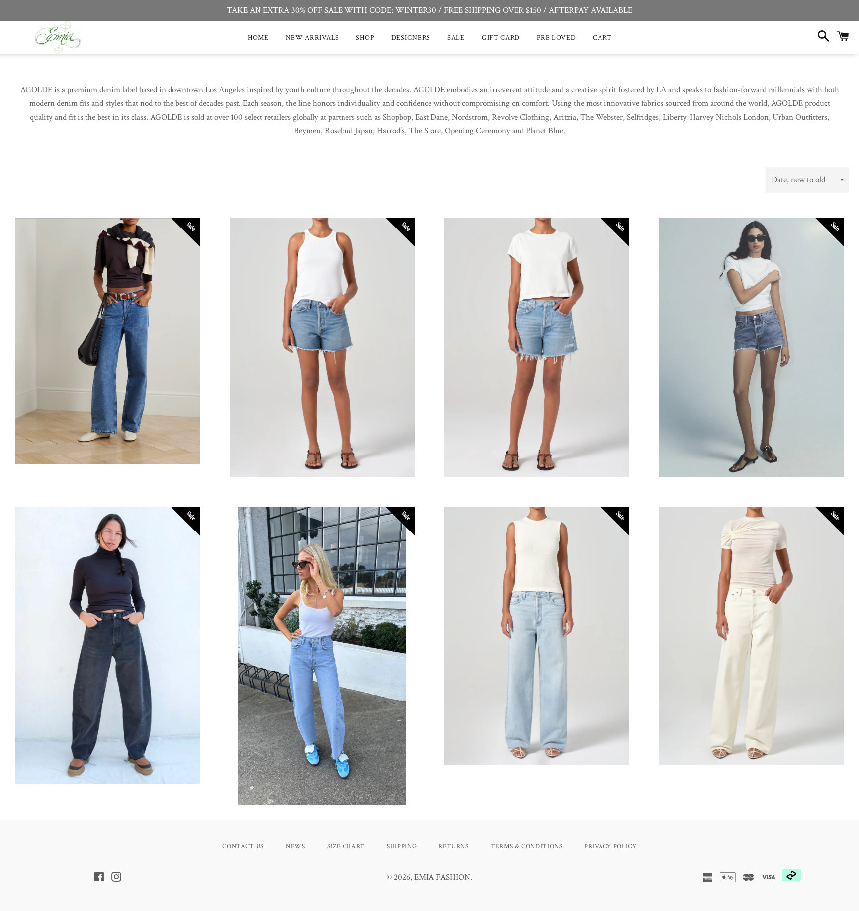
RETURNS (453, 846)
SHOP (365, 37)
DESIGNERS (410, 37)
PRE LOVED (556, 37)
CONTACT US (243, 846)
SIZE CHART (346, 846)
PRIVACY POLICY (610, 846)
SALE (456, 37)
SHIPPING (402, 846)
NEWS (295, 846)
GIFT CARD (501, 37)
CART (602, 37)
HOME (258, 37)
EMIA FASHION (442, 877)
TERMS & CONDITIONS (527, 846)
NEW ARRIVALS (312, 37)
